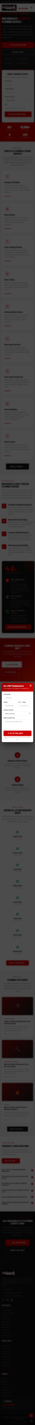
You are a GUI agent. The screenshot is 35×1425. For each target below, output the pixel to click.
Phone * (6, 702)
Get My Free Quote (16, 733)
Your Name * (7, 694)
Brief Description (9, 718)
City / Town (22, 702)
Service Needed (8, 710)
